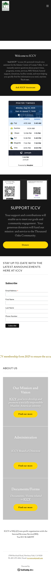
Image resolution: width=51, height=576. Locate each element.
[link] (5, 6)
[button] (47, 5)
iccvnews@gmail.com (35, 558)
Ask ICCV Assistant (25, 87)
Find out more (25, 414)
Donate (25, 245)
